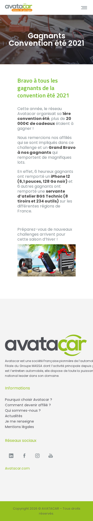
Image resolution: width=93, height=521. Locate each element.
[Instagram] (37, 455)
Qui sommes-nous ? (23, 410)
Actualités (13, 415)
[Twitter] (50, 455)
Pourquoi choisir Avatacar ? (28, 399)
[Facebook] (24, 455)
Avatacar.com (17, 468)
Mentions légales (19, 426)
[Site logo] (18, 7)
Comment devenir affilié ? (28, 405)
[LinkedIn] (11, 455)
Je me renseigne (19, 421)
